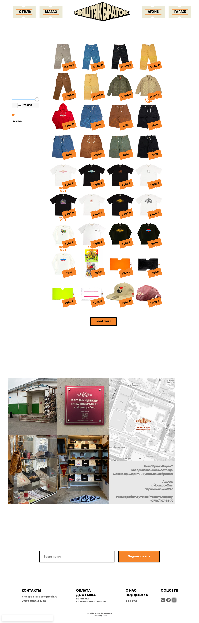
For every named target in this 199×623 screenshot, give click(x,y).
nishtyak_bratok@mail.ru (40, 597)
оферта (131, 601)
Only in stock (14, 120)
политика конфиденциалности (91, 600)
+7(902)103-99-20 (34, 601)
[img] (163, 600)
